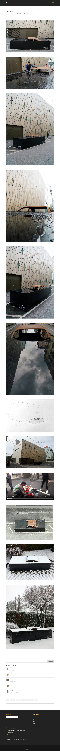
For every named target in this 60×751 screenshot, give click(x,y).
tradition (31, 700)
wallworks (35, 726)
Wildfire (11, 690)
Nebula (11, 679)
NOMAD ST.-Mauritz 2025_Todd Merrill (16, 739)
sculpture (24, 13)
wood (36, 700)
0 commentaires (31, 13)
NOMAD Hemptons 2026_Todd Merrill (16, 730)
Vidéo (34, 723)
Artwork (35, 717)
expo (8, 700)
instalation (13, 700)
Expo (34, 719)
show (27, 700)
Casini (11, 673)
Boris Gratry (11, 13)
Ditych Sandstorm (13, 667)
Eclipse (11, 684)
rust (17, 700)
